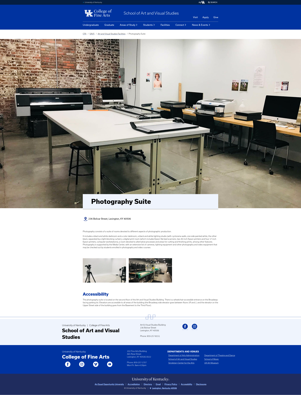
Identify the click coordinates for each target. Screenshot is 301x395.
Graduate (109, 24)
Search (213, 2)
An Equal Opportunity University (109, 384)
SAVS (92, 34)
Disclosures (201, 384)
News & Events (200, 24)
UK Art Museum (211, 363)
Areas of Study (127, 24)
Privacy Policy (170, 384)
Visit (195, 17)
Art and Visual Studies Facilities (111, 34)
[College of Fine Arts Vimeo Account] (96, 367)
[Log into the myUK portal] (202, 2)
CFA (84, 34)
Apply (205, 17)
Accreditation (134, 384)
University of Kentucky (93, 2)
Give (215, 17)
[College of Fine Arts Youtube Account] (110, 367)
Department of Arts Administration (183, 355)
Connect (179, 24)
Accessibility (186, 384)
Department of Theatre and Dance (219, 355)
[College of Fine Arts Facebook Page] (68, 367)
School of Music (211, 359)
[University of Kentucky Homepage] (150, 379)
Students (148, 24)
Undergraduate (91, 24)
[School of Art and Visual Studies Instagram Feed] (194, 329)
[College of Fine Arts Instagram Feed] (82, 367)
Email (158, 384)
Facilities (165, 24)
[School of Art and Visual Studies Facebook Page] (185, 329)
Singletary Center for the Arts (181, 363)
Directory (148, 384)
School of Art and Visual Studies (151, 13)
